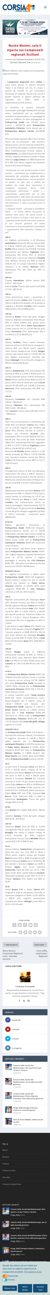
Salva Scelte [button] (25, 1288)
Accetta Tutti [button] (40, 1288)
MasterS (22, 62)
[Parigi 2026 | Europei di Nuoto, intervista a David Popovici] (8, 1109)
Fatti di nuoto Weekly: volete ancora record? (28, 1120)
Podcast (6, 1164)
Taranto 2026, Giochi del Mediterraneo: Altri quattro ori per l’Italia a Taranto (27, 1067)
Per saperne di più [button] (33, 1272)
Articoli (14, 62)
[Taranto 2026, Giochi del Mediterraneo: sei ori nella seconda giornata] (8, 1081)
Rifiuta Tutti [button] (9, 1288)
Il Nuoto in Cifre (9, 1170)
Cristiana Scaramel (24, 59)
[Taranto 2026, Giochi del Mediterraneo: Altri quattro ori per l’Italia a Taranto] (8, 1067)
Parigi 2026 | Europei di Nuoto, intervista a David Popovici (25, 1109)
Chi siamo (6, 1177)
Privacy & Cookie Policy (12, 1184)
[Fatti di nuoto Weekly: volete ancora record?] (8, 1121)
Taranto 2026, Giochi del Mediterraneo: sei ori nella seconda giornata (27, 1082)
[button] (5, 1276)
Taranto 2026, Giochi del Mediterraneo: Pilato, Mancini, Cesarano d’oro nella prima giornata (28, 1096)
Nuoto (5, 1150)
